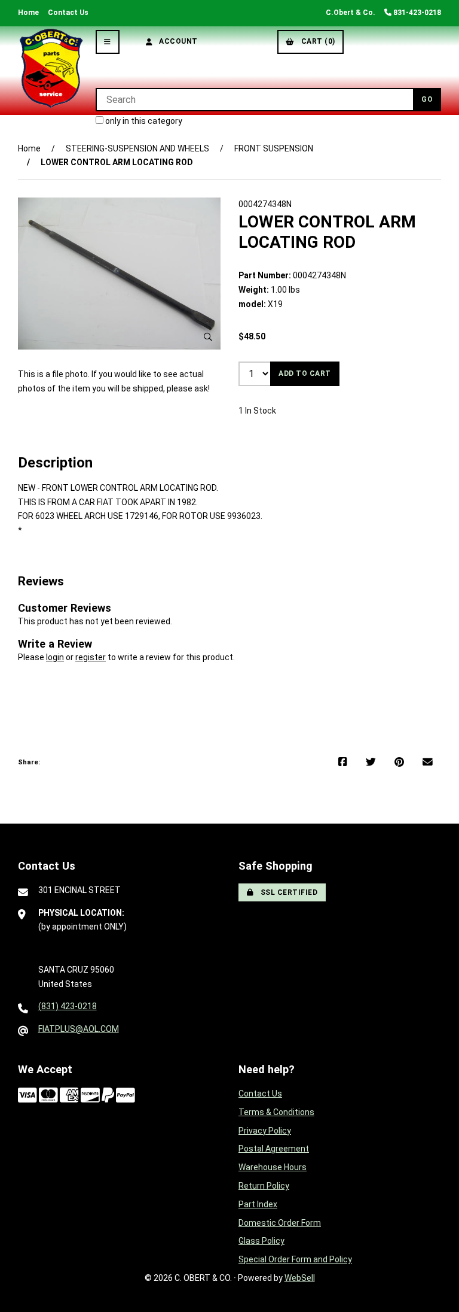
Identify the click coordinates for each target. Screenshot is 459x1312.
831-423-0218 (416, 12)
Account (176, 41)
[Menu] (108, 42)
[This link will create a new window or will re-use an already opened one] (342, 762)
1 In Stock (257, 410)
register (90, 657)
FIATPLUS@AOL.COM (78, 1029)
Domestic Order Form (279, 1223)
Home (28, 12)
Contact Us (68, 12)
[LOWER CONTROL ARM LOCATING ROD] (119, 274)
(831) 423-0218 (67, 1006)
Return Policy (263, 1185)
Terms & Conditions (276, 1112)
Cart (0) (316, 41)
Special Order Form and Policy (295, 1259)
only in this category (142, 121)
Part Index (257, 1204)
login (55, 657)
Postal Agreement (273, 1148)
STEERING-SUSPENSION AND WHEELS (137, 148)
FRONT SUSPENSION (273, 148)
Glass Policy (261, 1241)
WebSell (299, 1278)
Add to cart (305, 373)
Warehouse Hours (272, 1167)
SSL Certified (287, 892)
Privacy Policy (264, 1130)
